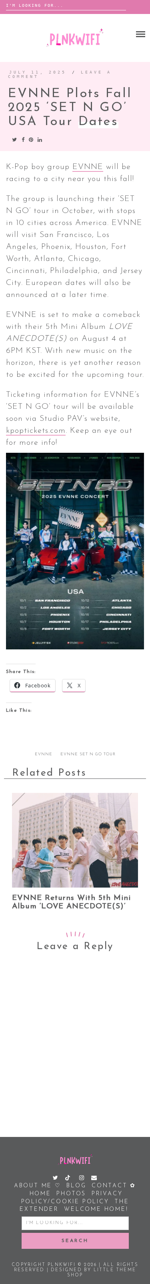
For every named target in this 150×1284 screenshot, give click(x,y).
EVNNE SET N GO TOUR (88, 754)
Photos (71, 1194)
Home (40, 1194)
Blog (76, 1186)
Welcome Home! (96, 1209)
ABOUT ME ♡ (37, 1186)
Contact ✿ (114, 1186)
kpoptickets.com (36, 431)
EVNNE (87, 167)
